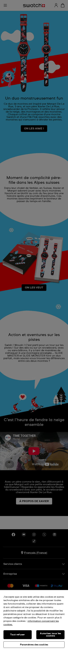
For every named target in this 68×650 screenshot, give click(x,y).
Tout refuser (17, 635)
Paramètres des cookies (34, 645)
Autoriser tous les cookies (50, 634)
